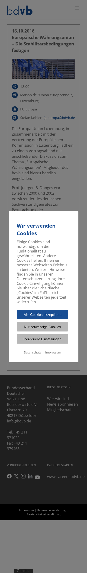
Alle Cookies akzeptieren (42, 314)
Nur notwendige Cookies (42, 327)
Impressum (53, 352)
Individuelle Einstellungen (42, 339)
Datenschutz (32, 352)
